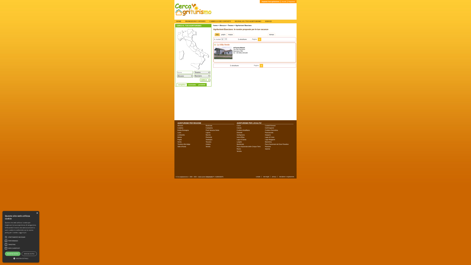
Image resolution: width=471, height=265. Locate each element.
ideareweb (209, 177)
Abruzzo (223, 25)
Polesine (268, 146)
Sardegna (209, 139)
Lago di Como (269, 137)
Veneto (208, 146)
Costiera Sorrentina (271, 130)
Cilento (239, 128)
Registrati (291, 1)
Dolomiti (239, 132)
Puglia (179, 139)
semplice (182, 85)
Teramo (230, 25)
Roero (239, 149)
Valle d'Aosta (181, 146)
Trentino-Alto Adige (183, 144)
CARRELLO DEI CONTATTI (220, 21)
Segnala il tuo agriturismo (270, 1)
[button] (16, 237)
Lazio (179, 132)
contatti (258, 176)
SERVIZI (268, 21)
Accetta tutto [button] (12, 254)
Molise (179, 137)
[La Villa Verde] (223, 59)
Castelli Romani (270, 125)
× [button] (37, 213)
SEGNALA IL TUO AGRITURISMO (248, 21)
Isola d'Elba (240, 137)
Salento (267, 149)
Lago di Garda (241, 139)
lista (217, 34)
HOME (178, 21)
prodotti (201, 85)
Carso (239, 125)
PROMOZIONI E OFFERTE (195, 21)
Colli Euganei (269, 128)
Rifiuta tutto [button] (29, 254)
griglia (223, 34)
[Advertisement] (237, 163)
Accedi (284, 1)
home (215, 25)
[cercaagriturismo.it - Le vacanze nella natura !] (193, 15)
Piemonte (209, 137)
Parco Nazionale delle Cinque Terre (249, 146)
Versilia (239, 151)
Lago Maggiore (270, 139)
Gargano (268, 135)
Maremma (268, 142)
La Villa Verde (223, 45)
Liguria (208, 132)
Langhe (239, 142)
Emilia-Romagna (183, 130)
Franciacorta (269, 132)
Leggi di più (22, 232)
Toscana (208, 142)
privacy (274, 176)
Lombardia (181, 135)
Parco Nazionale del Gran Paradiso (277, 144)
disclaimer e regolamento (286, 176)
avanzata (192, 85)
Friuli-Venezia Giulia (212, 130)
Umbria (208, 144)
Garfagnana (241, 135)
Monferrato (240, 144)
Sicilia (179, 142)
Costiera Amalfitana (243, 130)
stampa (271, 34)
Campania (209, 128)
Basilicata (209, 125)
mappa (230, 34)
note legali (266, 176)
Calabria (180, 128)
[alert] (20, 237)
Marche (208, 135)
